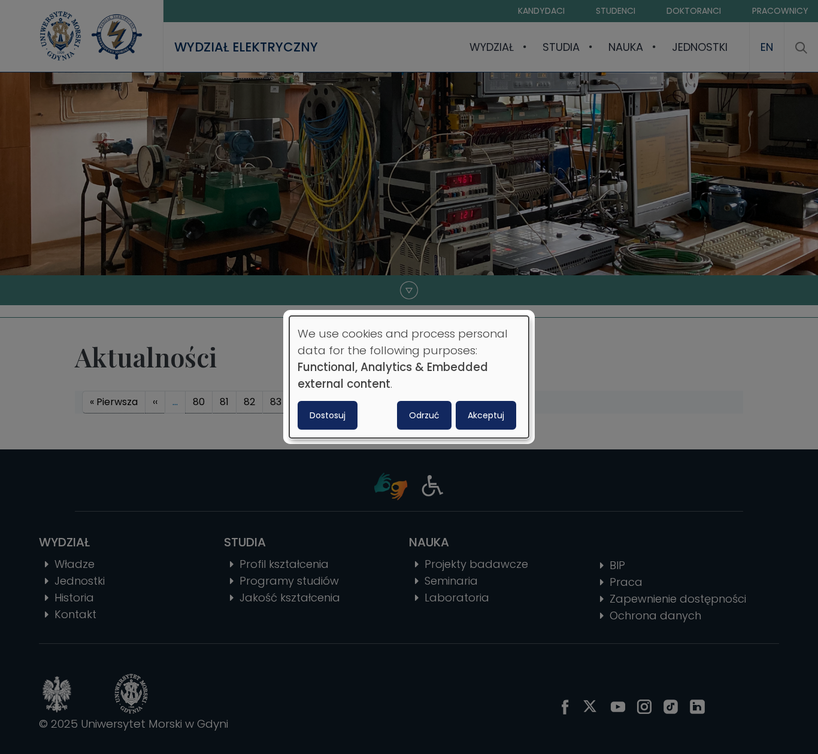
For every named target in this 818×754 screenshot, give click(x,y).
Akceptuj (486, 415)
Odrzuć (424, 415)
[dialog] (409, 377)
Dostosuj (328, 415)
